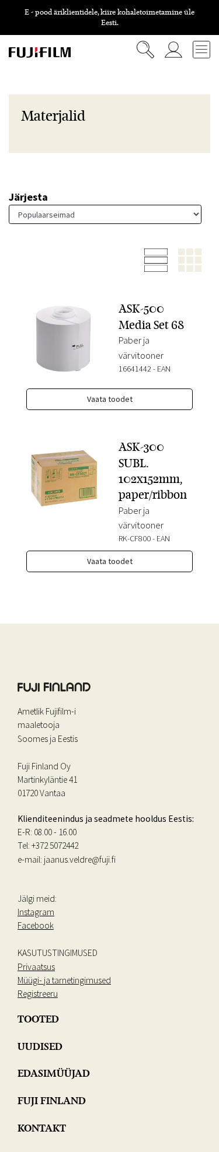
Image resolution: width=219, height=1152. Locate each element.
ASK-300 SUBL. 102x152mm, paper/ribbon (153, 470)
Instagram (36, 912)
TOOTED (38, 1019)
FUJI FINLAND (52, 1101)
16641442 (135, 368)
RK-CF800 (135, 538)
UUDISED (40, 1046)
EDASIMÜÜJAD (54, 1073)
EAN (164, 368)
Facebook (36, 925)
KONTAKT (42, 1128)
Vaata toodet (110, 399)
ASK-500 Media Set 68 (151, 316)
